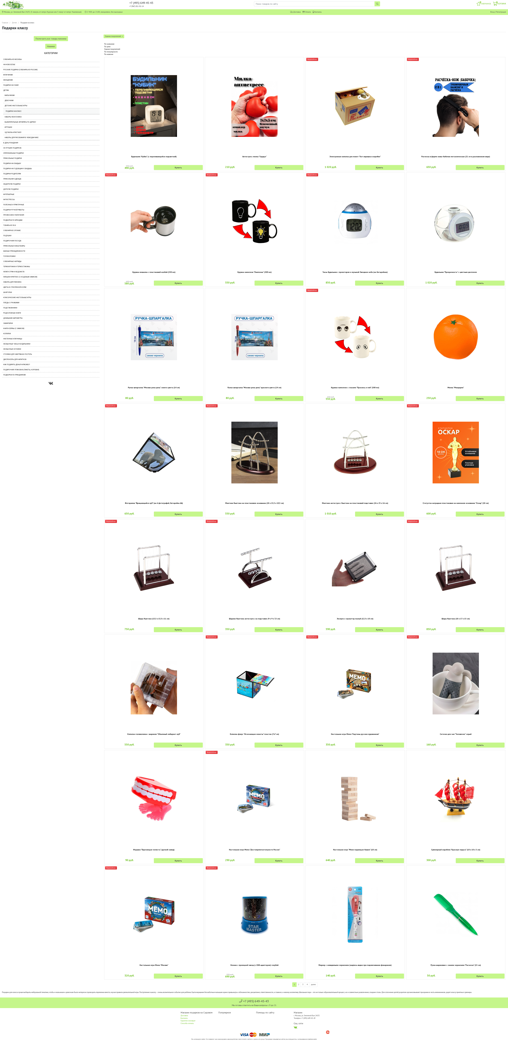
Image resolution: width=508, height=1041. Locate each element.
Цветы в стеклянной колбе (14, 287)
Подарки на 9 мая (11, 85)
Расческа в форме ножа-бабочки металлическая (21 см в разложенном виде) (455, 156)
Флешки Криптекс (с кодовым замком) (20, 277)
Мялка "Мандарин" (456, 387)
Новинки (51, 46)
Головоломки (9, 256)
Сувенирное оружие (12, 230)
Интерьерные (8, 194)
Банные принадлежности (14, 251)
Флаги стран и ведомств (13, 272)
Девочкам (9, 100)
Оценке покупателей (112, 49)
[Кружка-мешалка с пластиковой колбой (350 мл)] (154, 221)
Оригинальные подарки (13, 153)
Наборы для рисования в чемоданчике (21, 137)
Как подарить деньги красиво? (16, 364)
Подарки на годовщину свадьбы (17, 169)
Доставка (297, 12)
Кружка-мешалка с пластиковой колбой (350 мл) (153, 272)
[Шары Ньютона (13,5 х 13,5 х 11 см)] (154, 568)
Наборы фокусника (13, 117)
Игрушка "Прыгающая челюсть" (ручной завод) (153, 849)
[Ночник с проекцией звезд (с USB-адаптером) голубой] (254, 914)
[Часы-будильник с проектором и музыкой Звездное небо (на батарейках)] (355, 221)
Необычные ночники (12, 349)
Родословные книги (12, 313)
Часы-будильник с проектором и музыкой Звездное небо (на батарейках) (355, 272)
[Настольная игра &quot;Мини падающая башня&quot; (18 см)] (355, 799)
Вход (492, 12)
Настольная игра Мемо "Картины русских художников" (355, 734)
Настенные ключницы (12, 339)
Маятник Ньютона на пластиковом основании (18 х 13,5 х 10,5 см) (254, 503)
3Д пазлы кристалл (13, 132)
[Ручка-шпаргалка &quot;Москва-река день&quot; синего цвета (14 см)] (154, 337)
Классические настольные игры (17, 297)
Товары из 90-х (9, 225)
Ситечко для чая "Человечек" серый (455, 734)
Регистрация (501, 12)
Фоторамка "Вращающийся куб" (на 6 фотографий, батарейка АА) (154, 503)
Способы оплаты (187, 1023)
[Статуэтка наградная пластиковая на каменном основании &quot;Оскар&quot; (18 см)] (456, 452)
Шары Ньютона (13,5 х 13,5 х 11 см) (153, 618)
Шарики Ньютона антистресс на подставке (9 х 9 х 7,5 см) (254, 618)
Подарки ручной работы (13, 210)
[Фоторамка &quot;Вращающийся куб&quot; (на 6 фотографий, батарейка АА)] (154, 452)
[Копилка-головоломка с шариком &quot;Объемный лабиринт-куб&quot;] (154, 683)
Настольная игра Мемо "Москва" (154, 965)
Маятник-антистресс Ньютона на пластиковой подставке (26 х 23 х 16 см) (355, 503)
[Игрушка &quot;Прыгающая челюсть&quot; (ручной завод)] (154, 799)
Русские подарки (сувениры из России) (20, 70)
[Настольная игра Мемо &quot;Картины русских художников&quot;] (355, 683)
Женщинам (8, 80)
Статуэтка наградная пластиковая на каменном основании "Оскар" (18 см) (456, 503)
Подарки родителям (12, 174)
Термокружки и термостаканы (16, 266)
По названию (109, 44)
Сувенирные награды (12, 261)
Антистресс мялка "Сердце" (254, 156)
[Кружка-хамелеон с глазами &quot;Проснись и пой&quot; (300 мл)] (355, 337)
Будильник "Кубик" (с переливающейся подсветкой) (154, 156)
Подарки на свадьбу (12, 163)
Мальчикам (10, 95)
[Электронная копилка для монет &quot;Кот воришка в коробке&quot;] (355, 106)
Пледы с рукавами (11, 303)
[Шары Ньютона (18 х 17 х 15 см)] (456, 568)
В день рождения (10, 143)
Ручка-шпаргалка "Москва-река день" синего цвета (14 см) (154, 387)
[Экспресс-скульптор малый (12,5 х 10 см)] (355, 568)
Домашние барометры (12, 318)
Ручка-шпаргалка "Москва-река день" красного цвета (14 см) (254, 387)
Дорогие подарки (11, 189)
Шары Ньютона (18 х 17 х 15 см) (456, 618)
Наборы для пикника (12, 282)
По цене (107, 46)
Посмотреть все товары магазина (50, 38)
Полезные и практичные (13, 205)
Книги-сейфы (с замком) (13, 328)
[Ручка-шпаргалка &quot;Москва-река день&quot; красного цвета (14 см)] (254, 337)
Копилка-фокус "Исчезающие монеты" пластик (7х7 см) (254, 734)
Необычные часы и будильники (16, 344)
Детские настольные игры (16, 106)
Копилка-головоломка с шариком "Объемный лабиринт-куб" (153, 734)
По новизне (108, 54)
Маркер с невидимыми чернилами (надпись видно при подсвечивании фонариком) (355, 965)
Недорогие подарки (12, 184)
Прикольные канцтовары (14, 246)
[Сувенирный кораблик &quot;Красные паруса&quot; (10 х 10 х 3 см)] (456, 799)
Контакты (318, 12)
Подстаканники (10, 308)
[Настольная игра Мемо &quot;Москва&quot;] (154, 914)
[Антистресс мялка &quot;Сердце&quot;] (254, 106)
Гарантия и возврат (188, 1021)
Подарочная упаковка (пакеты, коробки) (21, 370)
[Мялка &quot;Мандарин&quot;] (456, 337)
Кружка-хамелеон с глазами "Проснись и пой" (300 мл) (355, 387)
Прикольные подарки (12, 158)
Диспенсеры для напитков (14, 359)
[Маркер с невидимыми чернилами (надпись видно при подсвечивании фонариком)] (355, 914)
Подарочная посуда (12, 241)
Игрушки (8, 127)
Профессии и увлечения (13, 215)
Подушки (7, 236)
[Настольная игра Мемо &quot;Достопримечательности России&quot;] (254, 799)
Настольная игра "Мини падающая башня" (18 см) (355, 849)
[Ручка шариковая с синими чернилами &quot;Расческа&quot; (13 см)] (456, 914)
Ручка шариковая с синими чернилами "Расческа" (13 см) (456, 965)
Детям (14, 23)
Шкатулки (7, 292)
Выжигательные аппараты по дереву (20, 122)
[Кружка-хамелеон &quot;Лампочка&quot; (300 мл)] (254, 221)
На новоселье (9, 64)
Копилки (7, 334)
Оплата (308, 12)
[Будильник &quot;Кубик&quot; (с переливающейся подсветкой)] (154, 106)
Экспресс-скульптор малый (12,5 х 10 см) (355, 618)
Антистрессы (9, 199)
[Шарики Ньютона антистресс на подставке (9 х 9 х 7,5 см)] (254, 568)
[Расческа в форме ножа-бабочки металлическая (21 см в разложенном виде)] (456, 106)
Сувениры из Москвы (12, 59)
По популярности (111, 52)
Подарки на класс (13, 111)
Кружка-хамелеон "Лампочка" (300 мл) (254, 272)
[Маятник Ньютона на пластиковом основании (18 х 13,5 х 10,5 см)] (254, 452)
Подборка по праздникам (14, 375)
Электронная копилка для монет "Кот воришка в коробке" (355, 156)
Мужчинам (8, 75)
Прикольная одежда (12, 179)
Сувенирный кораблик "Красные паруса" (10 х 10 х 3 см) (455, 849)
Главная (5, 23)
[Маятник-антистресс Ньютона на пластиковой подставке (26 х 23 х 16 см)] (355, 452)
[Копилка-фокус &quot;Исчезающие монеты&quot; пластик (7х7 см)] (254, 683)
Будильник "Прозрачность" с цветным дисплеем (456, 272)
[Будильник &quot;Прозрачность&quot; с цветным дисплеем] (456, 221)
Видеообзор (312, 59)
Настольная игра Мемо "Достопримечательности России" (254, 849)
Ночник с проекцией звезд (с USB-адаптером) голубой (254, 965)
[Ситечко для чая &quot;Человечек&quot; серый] (456, 683)
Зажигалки (8, 323)
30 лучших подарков (12, 148)
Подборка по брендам (12, 220)
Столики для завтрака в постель (17, 354)
